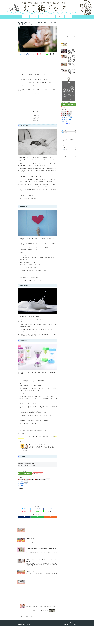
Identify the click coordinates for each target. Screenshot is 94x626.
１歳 (70, 154)
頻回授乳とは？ (37, 118)
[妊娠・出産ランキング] (31, 479)
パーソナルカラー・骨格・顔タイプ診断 (69, 140)
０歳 (19, 488)
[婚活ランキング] (26, 479)
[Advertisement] (37, 65)
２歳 (70, 156)
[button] (75, 36)
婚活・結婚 (69, 132)
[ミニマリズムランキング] (43, 479)
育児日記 (70, 149)
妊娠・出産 (69, 130)
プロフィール (69, 125)
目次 (35, 111)
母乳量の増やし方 (37, 117)
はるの (68, 82)
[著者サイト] (24, 517)
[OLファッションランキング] (37, 479)
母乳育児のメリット (37, 115)
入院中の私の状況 (37, 113)
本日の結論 (36, 120)
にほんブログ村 (21, 481)
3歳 (70, 158)
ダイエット (70, 137)
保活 (70, 147)
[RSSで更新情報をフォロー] (50, 517)
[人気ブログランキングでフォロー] (25, 474)
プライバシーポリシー (73, 622)
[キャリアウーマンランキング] (20, 479)
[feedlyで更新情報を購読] (37, 517)
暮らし (69, 134)
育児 (22, 488)
